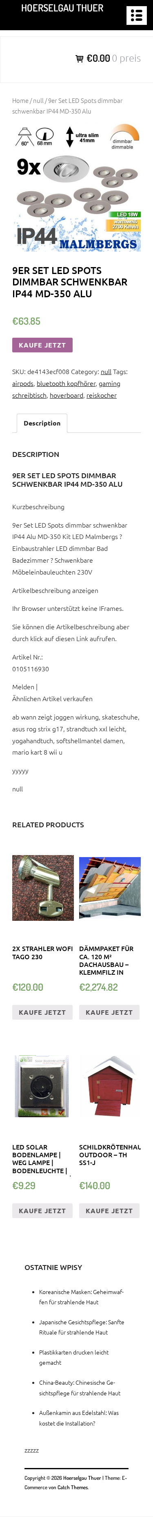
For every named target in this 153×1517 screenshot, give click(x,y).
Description (42, 423)
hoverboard (66, 394)
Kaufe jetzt (42, 345)
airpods (22, 383)
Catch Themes (73, 1487)
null (38, 100)
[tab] (42, 423)
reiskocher (101, 394)
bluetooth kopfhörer (66, 383)
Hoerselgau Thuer (62, 7)
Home (20, 100)
